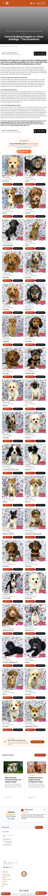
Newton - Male (30, 243)
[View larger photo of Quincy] (44, 413)
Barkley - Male (30, 179)
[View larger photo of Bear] (44, 189)
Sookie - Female (8, 500)
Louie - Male (30, 468)
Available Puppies (6, 874)
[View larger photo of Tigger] (44, 477)
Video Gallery (5, 884)
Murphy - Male (8, 404)
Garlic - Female (30, 628)
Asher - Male (7, 436)
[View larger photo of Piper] (22, 349)
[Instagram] (9, 867)
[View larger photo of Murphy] (22, 381)
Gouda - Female (31, 596)
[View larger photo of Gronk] (22, 221)
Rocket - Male (8, 307)
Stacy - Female (8, 725)
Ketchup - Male (8, 628)
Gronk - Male (7, 243)
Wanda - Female (9, 692)
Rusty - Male (7, 275)
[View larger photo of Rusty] (22, 253)
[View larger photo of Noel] (44, 381)
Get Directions (7, 844)
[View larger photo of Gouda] (44, 574)
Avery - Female (8, 532)
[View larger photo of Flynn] (44, 510)
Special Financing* (6, 876)
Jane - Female (30, 692)
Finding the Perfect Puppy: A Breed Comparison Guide (35, 780)
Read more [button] (23, 820)
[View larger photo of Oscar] (44, 317)
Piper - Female (8, 372)
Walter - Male (8, 596)
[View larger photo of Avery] (22, 510)
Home (7, 31)
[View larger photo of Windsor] (22, 445)
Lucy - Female (30, 725)
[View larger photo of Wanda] (22, 670)
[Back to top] (45, 827)
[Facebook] (4, 867)
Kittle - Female (8, 211)
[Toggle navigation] (3, 3)
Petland (33, 775)
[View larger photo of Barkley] (44, 157)
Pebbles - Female (31, 564)
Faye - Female (30, 372)
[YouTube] (7, 867)
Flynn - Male (30, 532)
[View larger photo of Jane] (44, 670)
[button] (7, 157)
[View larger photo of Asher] (22, 413)
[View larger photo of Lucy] (44, 702)
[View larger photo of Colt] (22, 157)
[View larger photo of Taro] (22, 638)
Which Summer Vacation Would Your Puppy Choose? (13, 780)
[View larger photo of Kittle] (22, 189)
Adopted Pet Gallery (6, 879)
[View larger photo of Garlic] (44, 606)
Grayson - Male (30, 275)
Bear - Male (29, 211)
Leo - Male (7, 339)
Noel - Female (30, 404)
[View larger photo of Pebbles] (44, 542)
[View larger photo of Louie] (44, 445)
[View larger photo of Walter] (22, 574)
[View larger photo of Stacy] (22, 702)
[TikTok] (12, 867)
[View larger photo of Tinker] (44, 638)
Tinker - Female (30, 660)
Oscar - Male (30, 339)
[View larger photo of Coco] (22, 542)
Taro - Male (7, 660)
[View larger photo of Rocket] (22, 285)
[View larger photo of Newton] (44, 221)
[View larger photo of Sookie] (22, 477)
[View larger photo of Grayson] (44, 253)
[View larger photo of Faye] (44, 349)
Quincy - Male (30, 436)
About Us (4, 877)
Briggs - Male (30, 307)
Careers (4, 883)
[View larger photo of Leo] (22, 317)
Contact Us (4, 881)
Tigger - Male (30, 500)
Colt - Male (7, 179)
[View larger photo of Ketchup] (22, 606)
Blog (10, 31)
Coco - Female (8, 564)
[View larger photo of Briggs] (44, 285)
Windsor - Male (8, 468)
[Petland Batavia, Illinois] (7, 3)
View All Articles (40, 755)
